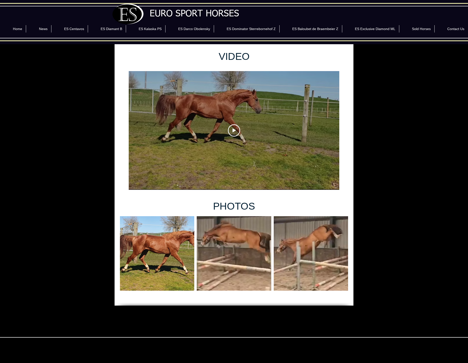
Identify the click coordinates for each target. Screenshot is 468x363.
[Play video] (234, 130)
